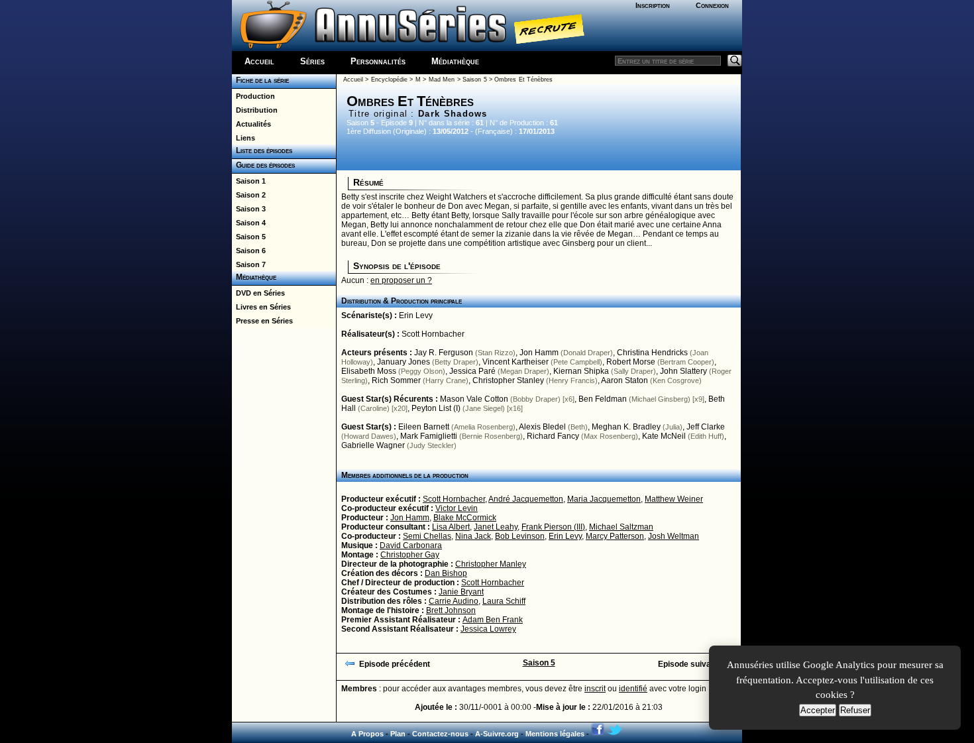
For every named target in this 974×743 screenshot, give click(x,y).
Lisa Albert (451, 527)
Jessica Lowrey (488, 629)
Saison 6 (249, 251)
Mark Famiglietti (428, 436)
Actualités (251, 124)
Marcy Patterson (615, 536)
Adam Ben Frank (492, 619)
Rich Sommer (396, 380)
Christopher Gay (409, 554)
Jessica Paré (472, 371)
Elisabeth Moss (368, 371)
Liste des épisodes (262, 150)
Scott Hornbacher (433, 334)
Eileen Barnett (423, 426)
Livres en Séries (261, 307)
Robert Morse (630, 362)
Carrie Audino (453, 601)
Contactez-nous (440, 734)
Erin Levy (416, 315)
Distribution (255, 110)
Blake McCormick (464, 517)
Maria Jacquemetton (604, 499)
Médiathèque (455, 61)
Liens (243, 138)
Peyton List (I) (435, 408)
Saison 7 (249, 264)
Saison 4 (249, 223)
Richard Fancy (553, 436)
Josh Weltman (673, 536)
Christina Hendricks (652, 352)
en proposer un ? (401, 280)
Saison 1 (249, 181)
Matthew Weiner (674, 499)
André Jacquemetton (525, 499)
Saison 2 (249, 195)
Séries (312, 61)
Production (253, 96)
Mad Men (442, 79)
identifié (633, 688)
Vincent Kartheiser (515, 362)
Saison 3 (249, 209)
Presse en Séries (262, 321)
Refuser (855, 710)
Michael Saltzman (621, 527)
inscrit (595, 688)
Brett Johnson (451, 610)
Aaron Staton (624, 380)
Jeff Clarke (705, 426)
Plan (398, 734)
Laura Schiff (503, 601)
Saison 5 (249, 237)
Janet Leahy (495, 527)
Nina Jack (473, 536)
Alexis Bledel (542, 426)
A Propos (367, 734)
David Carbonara (411, 545)
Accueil (259, 61)
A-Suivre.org (497, 734)
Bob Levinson (520, 536)
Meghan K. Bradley (626, 426)
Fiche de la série (260, 80)
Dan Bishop (446, 573)
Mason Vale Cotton (474, 399)
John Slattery (683, 371)
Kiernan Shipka (581, 371)
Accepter (817, 710)
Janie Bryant (461, 592)
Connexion (712, 5)
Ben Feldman (602, 399)
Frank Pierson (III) (553, 527)
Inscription (652, 5)
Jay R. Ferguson (443, 352)
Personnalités (378, 61)
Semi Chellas (427, 536)
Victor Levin (456, 508)
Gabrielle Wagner (373, 445)
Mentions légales (554, 734)
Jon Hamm (539, 352)
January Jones (403, 362)
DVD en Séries (258, 293)
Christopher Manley (490, 564)
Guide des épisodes (263, 165)
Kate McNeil (664, 436)
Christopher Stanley (508, 380)
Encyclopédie (389, 79)
